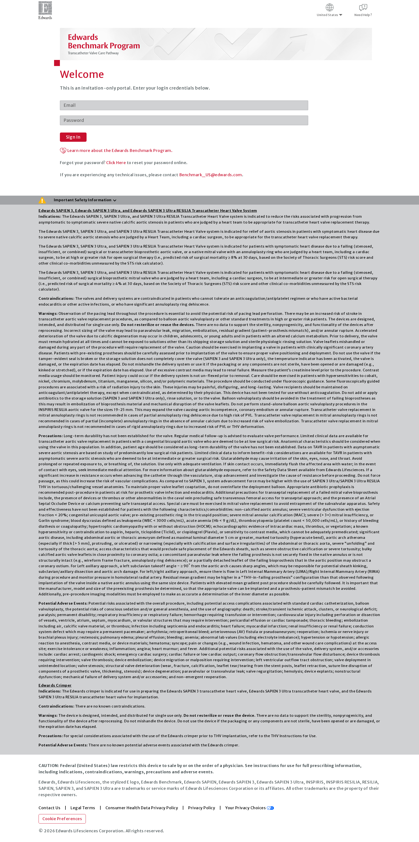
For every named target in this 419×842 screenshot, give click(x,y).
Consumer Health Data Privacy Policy (141, 808)
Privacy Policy (201, 808)
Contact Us (49, 808)
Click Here (116, 162)
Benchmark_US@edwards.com (210, 174)
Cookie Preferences (62, 818)
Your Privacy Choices (246, 808)
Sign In (73, 137)
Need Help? (363, 15)
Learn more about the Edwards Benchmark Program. (119, 150)
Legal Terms (83, 808)
